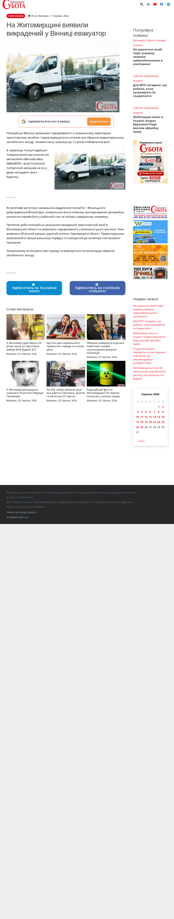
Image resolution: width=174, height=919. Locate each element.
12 (146, 417)
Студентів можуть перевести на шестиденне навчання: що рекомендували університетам (149, 356)
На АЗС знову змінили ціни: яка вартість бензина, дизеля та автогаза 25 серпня (66, 393)
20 (150, 422)
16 (162, 417)
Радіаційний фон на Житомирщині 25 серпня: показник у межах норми (103, 393)
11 (141, 417)
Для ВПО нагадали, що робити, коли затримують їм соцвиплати (150, 90)
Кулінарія (139, 40)
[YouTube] (155, 4)
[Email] (148, 4)
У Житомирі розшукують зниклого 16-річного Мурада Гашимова (24, 393)
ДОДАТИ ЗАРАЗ (99, 121)
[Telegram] (168, 4)
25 (141, 427)
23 (162, 422)
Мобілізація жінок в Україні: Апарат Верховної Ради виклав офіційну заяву (148, 124)
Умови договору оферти (21, 512)
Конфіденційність (17, 517)
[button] (141, 4)
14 (154, 417)
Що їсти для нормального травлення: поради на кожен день (65, 346)
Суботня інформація (145, 76)
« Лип (140, 441)
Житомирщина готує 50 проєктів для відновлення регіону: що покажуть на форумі (149, 373)
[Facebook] (162, 4)
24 (137, 427)
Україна (138, 45)
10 (137, 417)
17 (137, 422)
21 (154, 422)
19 (146, 422)
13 (150, 417)
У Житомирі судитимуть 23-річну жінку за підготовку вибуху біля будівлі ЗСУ (24, 346)
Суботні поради (156, 40)
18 (141, 422)
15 (158, 417)
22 (158, 422)
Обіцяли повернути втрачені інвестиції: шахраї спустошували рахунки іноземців (105, 348)
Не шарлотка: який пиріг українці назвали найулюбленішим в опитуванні (148, 311)
